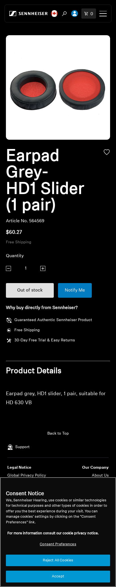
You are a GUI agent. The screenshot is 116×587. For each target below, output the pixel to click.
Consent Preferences (58, 544)
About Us (100, 475)
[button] (54, 13)
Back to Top (58, 434)
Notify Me (75, 290)
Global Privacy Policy (26, 475)
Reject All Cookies (58, 560)
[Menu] (103, 13)
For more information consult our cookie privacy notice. (53, 533)
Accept (58, 576)
